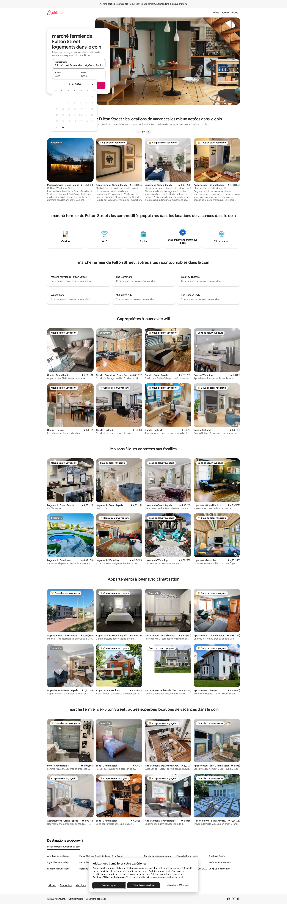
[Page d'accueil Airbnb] (55, 12)
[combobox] (79, 65)
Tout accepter (109, 885)
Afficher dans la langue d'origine (171, 4)
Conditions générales (96, 899)
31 (63, 127)
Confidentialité (75, 899)
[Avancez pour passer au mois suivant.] (92, 84)
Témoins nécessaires (143, 885)
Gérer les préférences (177, 885)
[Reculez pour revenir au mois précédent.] (57, 84)
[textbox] (65, 76)
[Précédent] (138, 132)
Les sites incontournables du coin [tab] (63, 846)
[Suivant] (148, 132)
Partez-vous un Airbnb (225, 12)
